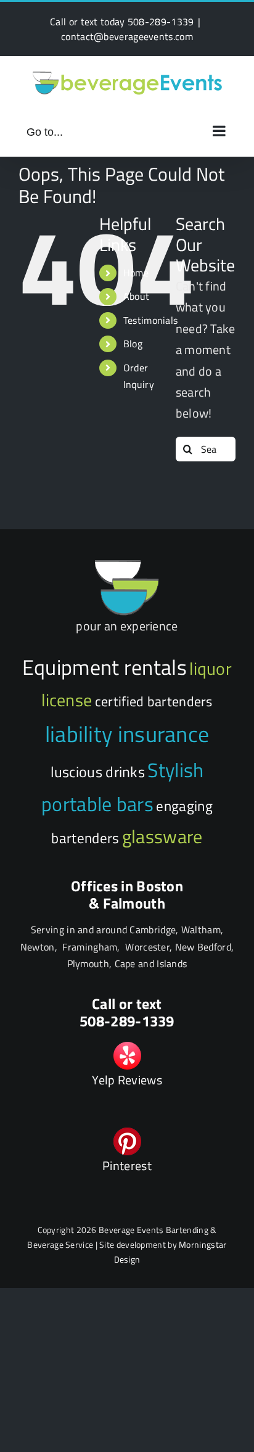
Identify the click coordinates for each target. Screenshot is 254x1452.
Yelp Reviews (127, 1079)
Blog (132, 343)
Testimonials (150, 320)
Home (136, 272)
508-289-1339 (161, 21)
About (136, 296)
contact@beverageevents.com (127, 36)
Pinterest (127, 1165)
